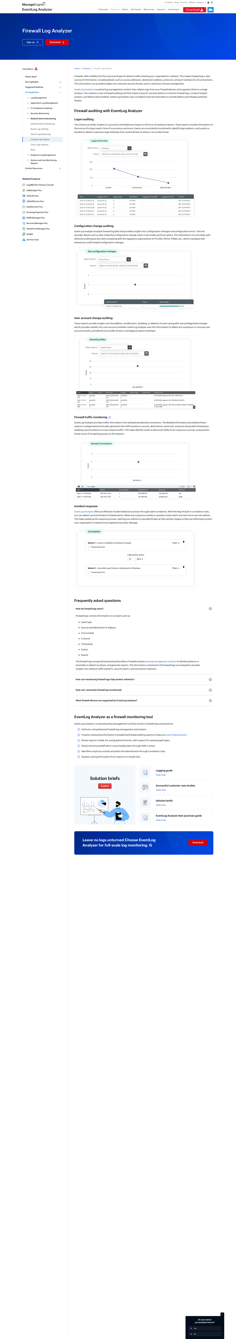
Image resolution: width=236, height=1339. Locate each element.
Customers (173, 9)
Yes (195, 1328)
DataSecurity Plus (34, 207)
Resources (149, 9)
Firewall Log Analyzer (40, 139)
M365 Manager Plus (35, 218)
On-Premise (40, 185)
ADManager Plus (34, 190)
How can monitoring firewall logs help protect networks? (105, 679)
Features (115, 9)
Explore (105, 786)
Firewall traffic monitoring (91, 417)
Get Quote (136, 9)
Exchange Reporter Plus (37, 212)
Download (193, 9)
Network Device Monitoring (43, 124)
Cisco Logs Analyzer (39, 145)
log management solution (163, 661)
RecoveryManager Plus (37, 223)
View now (161, 775)
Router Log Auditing (39, 129)
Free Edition (28, 69)
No (195, 1334)
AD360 (29, 234)
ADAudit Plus (32, 196)
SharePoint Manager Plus (38, 229)
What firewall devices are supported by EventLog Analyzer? (106, 700)
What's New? (31, 77)
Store (176, 2)
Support (161, 9)
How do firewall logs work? (90, 608)
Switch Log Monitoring (41, 134)
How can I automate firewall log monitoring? (99, 690)
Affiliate (192, 2)
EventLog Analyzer (83, 89)
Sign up (31, 42)
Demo (125, 9)
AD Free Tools (32, 240)
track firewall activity (176, 735)
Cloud (50, 185)
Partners (184, 2)
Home (77, 68)
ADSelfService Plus (35, 201)
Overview (103, 9)
